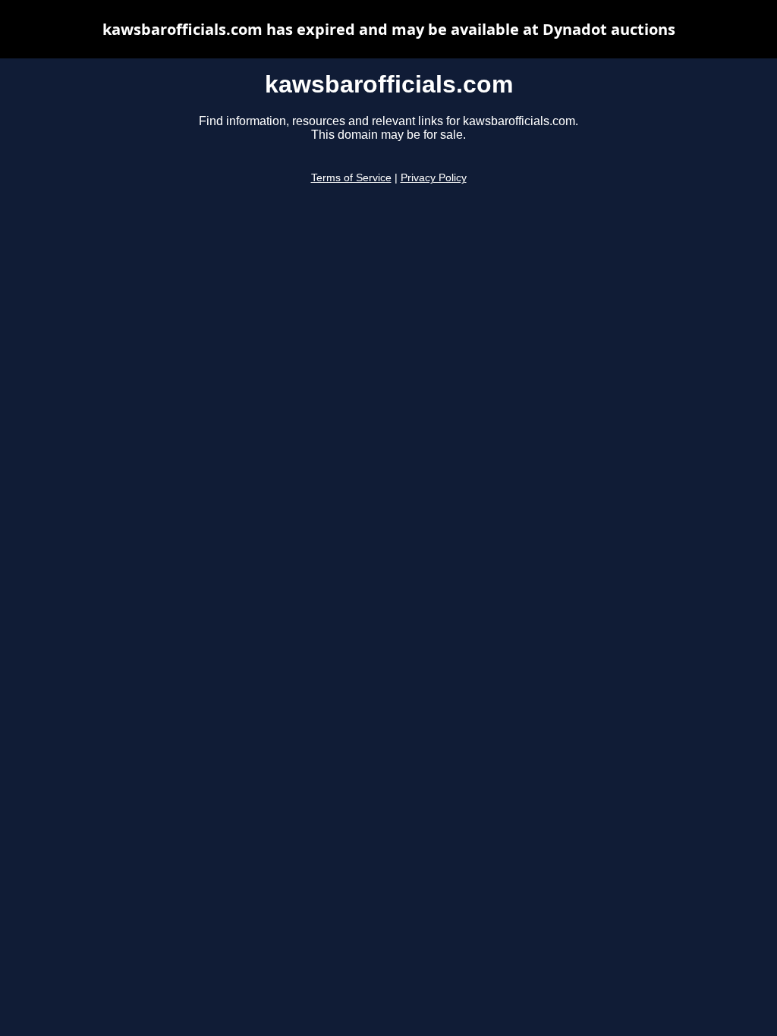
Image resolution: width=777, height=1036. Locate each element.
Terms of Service (351, 178)
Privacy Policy (434, 178)
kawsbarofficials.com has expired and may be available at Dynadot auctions (388, 29)
